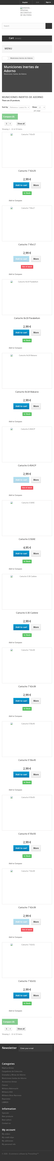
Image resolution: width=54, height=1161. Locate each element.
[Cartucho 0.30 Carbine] (27, 591)
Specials (5, 1113)
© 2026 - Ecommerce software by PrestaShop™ (20, 1154)
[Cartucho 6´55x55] (27, 812)
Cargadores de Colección (12, 1071)
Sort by (5, 107)
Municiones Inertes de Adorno (14, 1078)
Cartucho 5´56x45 (27, 760)
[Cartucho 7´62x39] (27, 665)
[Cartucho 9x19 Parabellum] (27, 297)
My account (8, 1129)
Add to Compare (15, 201)
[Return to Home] (4, 58)
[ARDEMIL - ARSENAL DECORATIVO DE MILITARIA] (27, 11)
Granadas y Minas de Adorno (14, 1075)
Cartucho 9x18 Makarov (27, 392)
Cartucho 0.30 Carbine (27, 613)
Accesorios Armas (9, 1082)
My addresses (7, 1141)
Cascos (5, 1085)
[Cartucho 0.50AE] (27, 518)
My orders (6, 1134)
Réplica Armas (8, 1068)
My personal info (9, 1144)
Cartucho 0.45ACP (27, 465)
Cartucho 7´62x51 (27, 981)
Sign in (48, 2)
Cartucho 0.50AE (27, 539)
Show (34, 107)
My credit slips (8, 1137)
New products (7, 1116)
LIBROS (5, 1102)
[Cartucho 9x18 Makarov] (27, 370)
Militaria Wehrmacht (10, 1089)
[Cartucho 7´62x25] (27, 149)
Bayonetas (6, 1099)
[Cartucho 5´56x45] (27, 739)
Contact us (6, 1123)
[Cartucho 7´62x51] (27, 960)
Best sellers (6, 1120)
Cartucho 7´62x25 (27, 171)
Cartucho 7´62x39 (27, 686)
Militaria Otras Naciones (11, 1095)
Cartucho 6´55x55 (27, 834)
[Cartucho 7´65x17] (27, 223)
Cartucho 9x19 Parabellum (27, 318)
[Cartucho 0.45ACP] (27, 444)
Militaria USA (7, 1092)
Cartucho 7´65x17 (27, 244)
